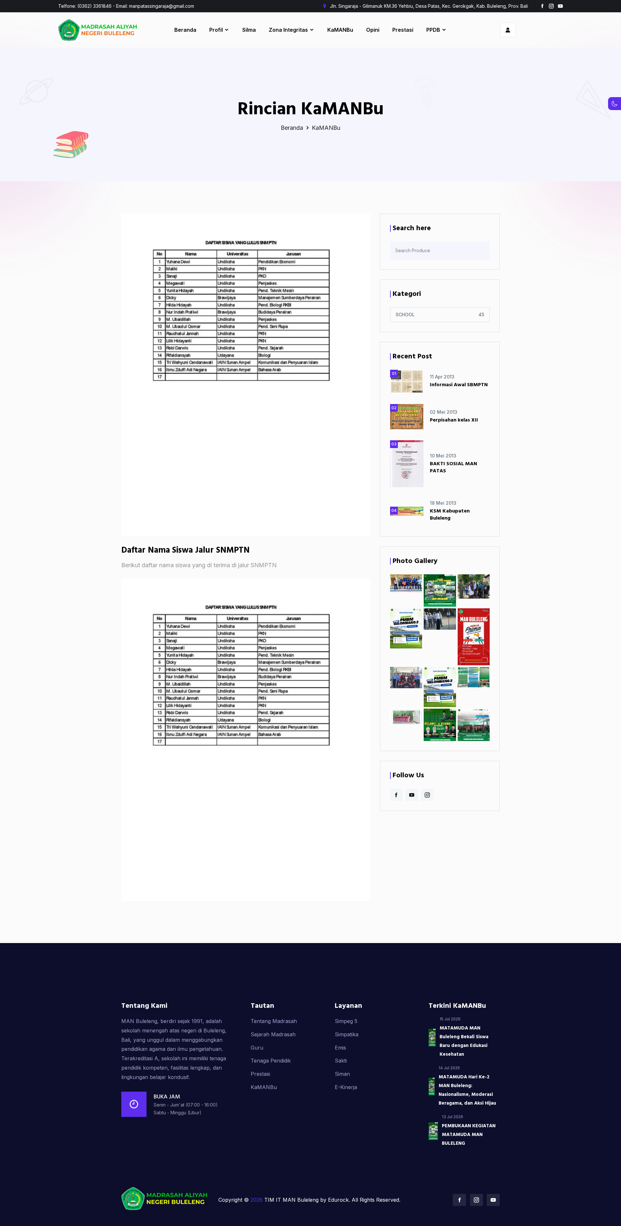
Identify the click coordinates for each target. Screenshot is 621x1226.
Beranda (185, 30)
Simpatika (346, 1034)
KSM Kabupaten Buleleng (450, 515)
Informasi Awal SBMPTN (459, 384)
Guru (257, 1047)
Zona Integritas (289, 30)
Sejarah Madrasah (273, 1034)
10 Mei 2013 (443, 455)
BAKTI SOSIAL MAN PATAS (453, 467)
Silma (249, 30)
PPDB (433, 30)
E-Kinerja (346, 1087)
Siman (342, 1074)
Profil (216, 30)
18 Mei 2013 (443, 503)
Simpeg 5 (346, 1021)
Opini (372, 30)
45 (481, 314)
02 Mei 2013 (443, 412)
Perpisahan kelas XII (454, 420)
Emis (340, 1047)
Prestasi (402, 30)
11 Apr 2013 (442, 376)
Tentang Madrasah (274, 1021)
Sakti (341, 1060)
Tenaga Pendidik (271, 1060)
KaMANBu (340, 30)
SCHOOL (405, 314)
